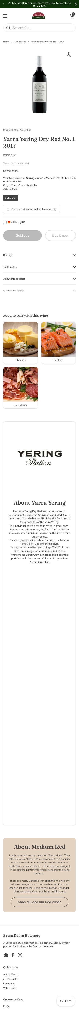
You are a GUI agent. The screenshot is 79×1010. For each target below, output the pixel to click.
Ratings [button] (7, 255)
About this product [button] (14, 278)
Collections (20, 41)
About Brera (10, 974)
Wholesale (9, 988)
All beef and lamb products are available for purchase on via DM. (39, 4)
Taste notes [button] (10, 266)
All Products (10, 978)
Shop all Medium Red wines (39, 902)
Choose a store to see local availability (33, 209)
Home (6, 41)
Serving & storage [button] (13, 290)
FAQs (6, 1006)
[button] (71, 16)
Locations (9, 983)
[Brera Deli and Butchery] (38, 16)
